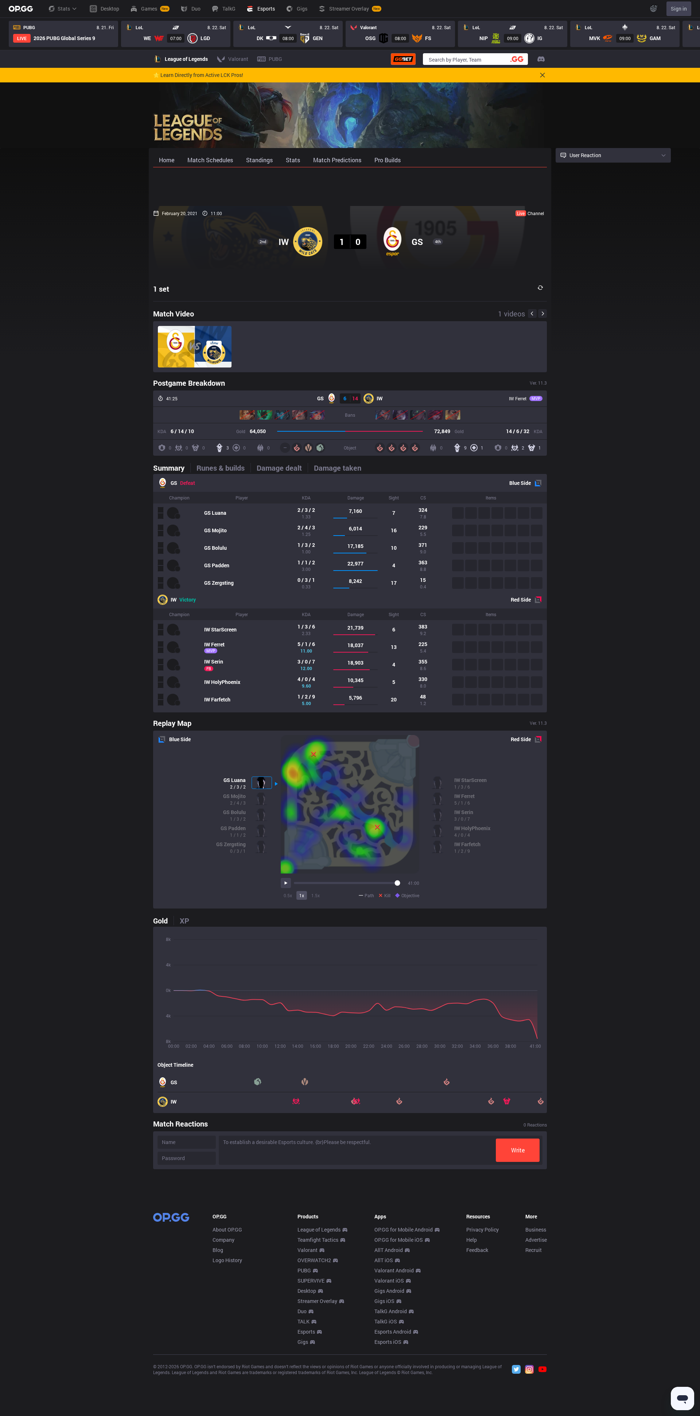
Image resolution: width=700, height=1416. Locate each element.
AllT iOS (383, 1260)
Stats (64, 8)
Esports (306, 1331)
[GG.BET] (403, 59)
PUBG (304, 1270)
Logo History (227, 1260)
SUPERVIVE (311, 1280)
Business (535, 1229)
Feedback (477, 1249)
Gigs (303, 1341)
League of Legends (319, 1229)
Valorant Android (394, 1270)
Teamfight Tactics (318, 1239)
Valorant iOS (389, 1280)
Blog (218, 1249)
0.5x (288, 895)
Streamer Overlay (317, 1301)
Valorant (308, 1249)
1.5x (315, 895)
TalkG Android (390, 1311)
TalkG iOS (385, 1321)
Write (518, 1150)
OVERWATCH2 (314, 1260)
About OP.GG (227, 1229)
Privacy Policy (482, 1229)
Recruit (533, 1249)
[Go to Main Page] (21, 8)
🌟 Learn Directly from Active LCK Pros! (198, 75)
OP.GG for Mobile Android (403, 1229)
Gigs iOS (384, 1301)
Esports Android (392, 1331)
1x (301, 895)
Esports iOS (387, 1341)
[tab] (171, 467)
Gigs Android (389, 1290)
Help (471, 1239)
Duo (302, 1311)
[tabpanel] (350, 593)
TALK (304, 1321)
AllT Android (388, 1249)
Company (223, 1239)
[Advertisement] (350, 186)
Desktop (307, 1290)
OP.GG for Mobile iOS (398, 1239)
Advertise (536, 1239)
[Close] (542, 75)
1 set (161, 288)
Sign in (679, 8)
